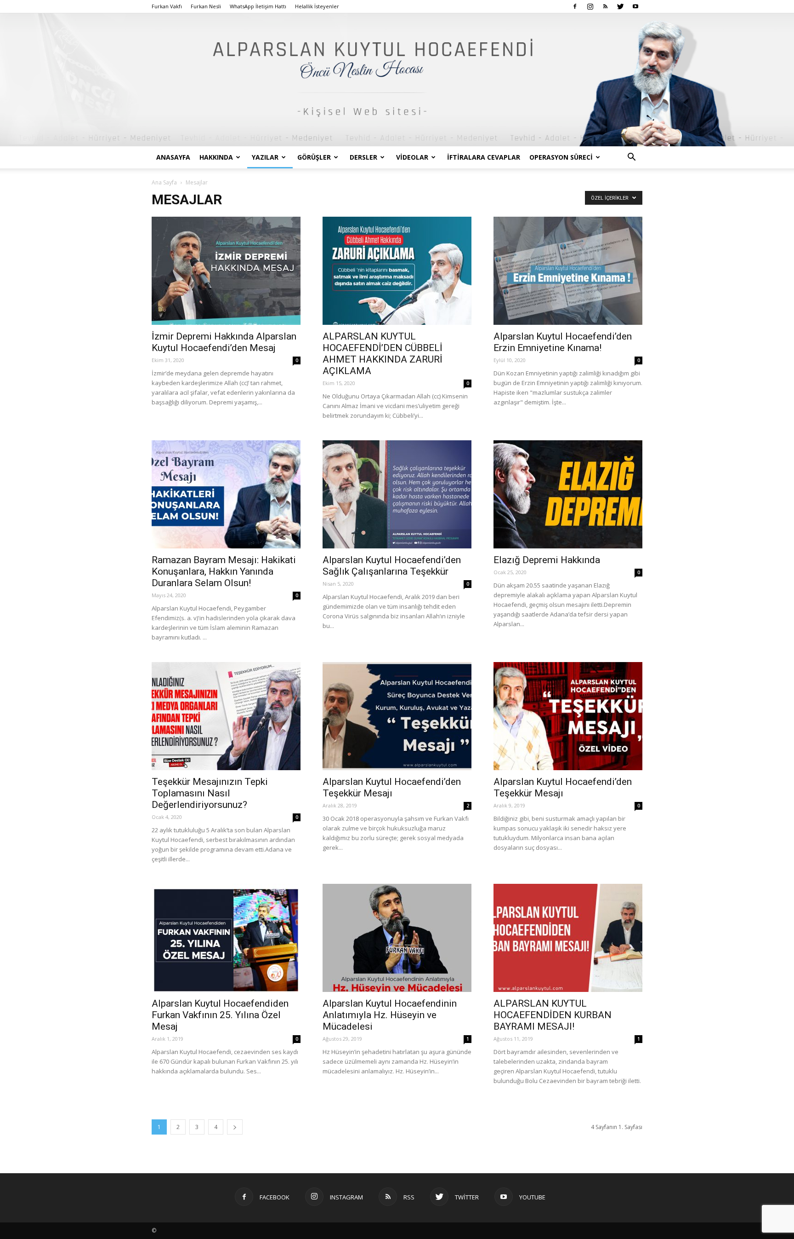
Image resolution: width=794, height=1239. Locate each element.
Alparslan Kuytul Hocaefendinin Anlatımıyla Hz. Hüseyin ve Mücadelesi (390, 1015)
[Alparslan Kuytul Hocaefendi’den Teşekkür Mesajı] (397, 716)
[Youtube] (635, 6)
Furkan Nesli (206, 6)
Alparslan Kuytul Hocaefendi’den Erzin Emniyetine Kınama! (562, 342)
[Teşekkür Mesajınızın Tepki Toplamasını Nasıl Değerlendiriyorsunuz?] (226, 716)
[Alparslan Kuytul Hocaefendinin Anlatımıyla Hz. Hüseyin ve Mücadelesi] (397, 938)
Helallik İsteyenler (317, 6)
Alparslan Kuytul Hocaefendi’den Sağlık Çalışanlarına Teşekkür (392, 565)
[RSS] (605, 6)
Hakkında (216, 157)
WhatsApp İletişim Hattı (258, 6)
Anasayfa (173, 157)
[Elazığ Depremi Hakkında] (567, 494)
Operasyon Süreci (561, 157)
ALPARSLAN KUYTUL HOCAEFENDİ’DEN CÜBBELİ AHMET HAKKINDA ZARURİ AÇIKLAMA (382, 353)
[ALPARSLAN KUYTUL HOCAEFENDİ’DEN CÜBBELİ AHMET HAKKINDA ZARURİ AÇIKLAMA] (397, 271)
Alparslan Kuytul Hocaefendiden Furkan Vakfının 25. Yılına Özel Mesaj (220, 1015)
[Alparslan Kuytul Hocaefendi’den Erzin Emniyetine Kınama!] (567, 271)
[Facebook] (575, 6)
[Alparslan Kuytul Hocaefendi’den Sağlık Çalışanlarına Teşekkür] (397, 494)
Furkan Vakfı (167, 6)
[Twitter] (620, 6)
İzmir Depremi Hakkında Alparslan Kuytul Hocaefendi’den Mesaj (224, 342)
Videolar (412, 157)
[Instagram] (590, 6)
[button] (631, 158)
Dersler (363, 157)
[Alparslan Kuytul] (397, 79)
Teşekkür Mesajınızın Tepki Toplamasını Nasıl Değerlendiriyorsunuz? (210, 793)
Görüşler (314, 157)
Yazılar (265, 157)
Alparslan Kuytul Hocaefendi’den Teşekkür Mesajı (392, 787)
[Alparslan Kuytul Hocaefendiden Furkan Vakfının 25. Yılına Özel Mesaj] (226, 938)
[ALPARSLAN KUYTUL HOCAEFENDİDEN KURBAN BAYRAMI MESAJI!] (567, 938)
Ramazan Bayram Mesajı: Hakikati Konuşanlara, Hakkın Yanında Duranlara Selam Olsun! (224, 571)
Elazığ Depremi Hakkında (546, 559)
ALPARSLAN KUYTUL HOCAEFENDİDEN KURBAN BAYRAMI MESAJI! (552, 1015)
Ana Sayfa (164, 182)
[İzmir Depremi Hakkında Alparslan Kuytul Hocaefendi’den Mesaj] (226, 271)
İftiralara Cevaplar (483, 157)
